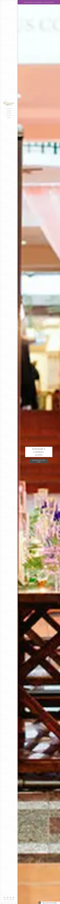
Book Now (9, 115)
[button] (9, 108)
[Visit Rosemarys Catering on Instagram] (7, 897)
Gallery (9, 113)
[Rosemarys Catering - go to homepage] (9, 53)
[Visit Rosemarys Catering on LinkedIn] (10, 897)
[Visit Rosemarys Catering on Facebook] (4, 897)
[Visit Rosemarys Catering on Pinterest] (13, 897)
